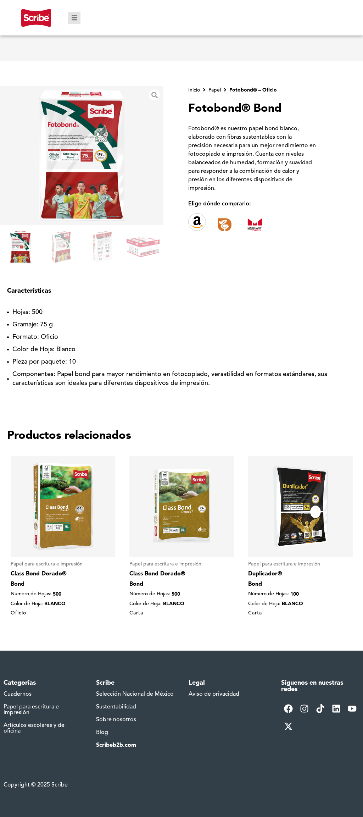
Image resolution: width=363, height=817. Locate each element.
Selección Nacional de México (135, 694)
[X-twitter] (288, 726)
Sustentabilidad (116, 707)
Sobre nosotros (116, 720)
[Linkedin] (336, 708)
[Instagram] (304, 708)
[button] (74, 18)
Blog (102, 732)
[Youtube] (352, 708)
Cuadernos (18, 694)
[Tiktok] (320, 708)
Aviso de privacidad (214, 694)
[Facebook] (288, 708)
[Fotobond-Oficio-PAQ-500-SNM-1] (81, 155)
